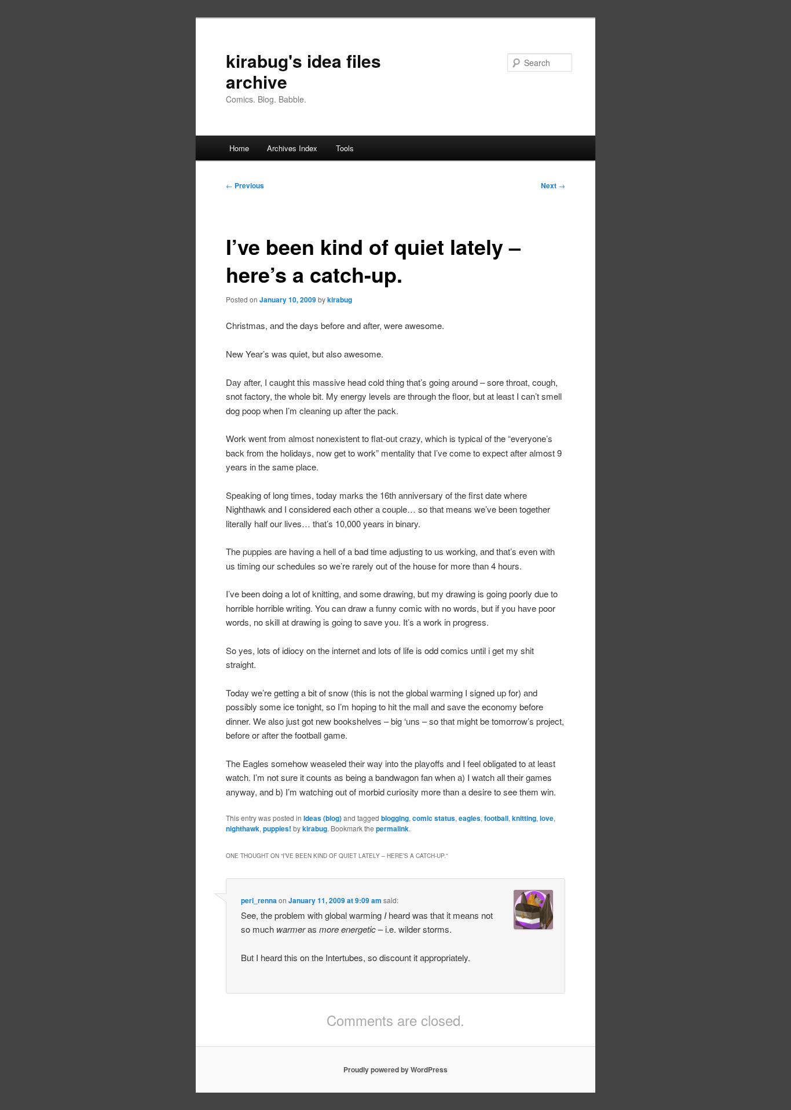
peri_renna (259, 900)
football (496, 818)
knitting (524, 818)
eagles (470, 818)
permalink (392, 828)
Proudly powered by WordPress (395, 1069)
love (547, 818)
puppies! (277, 828)
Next (553, 185)
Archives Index (292, 148)
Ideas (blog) (322, 818)
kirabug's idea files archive (303, 71)
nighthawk (242, 828)
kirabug (339, 299)
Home (239, 148)
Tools (345, 148)
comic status (433, 818)
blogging (395, 818)
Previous (245, 185)
